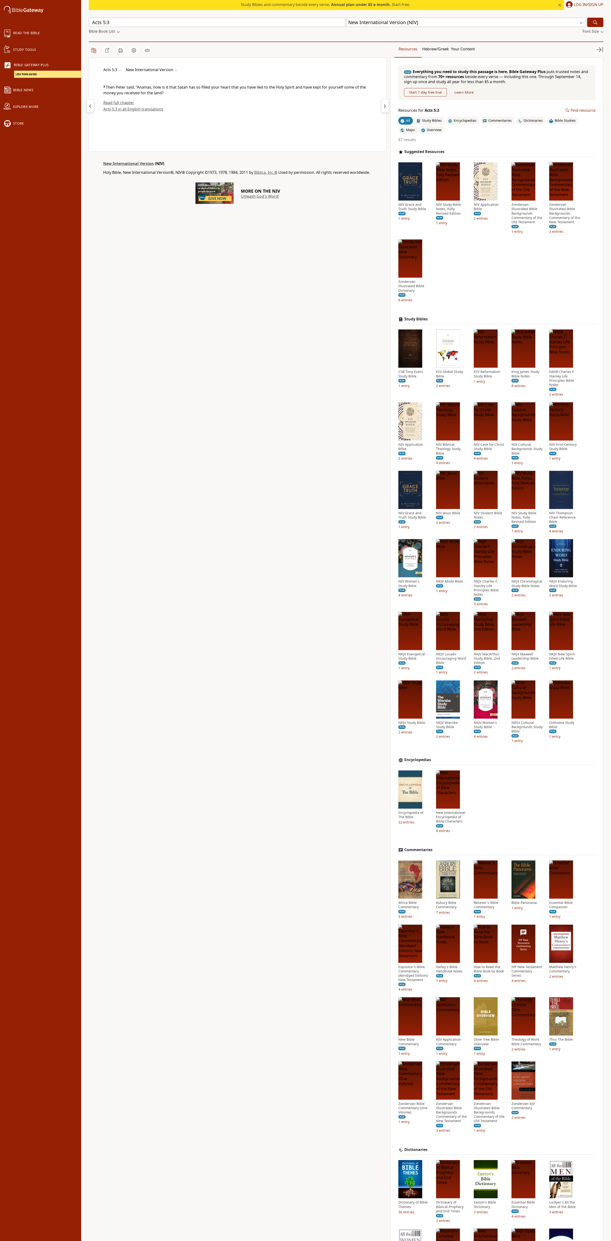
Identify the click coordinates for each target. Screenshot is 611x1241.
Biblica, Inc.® (265, 172)
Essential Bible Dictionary (523, 1204)
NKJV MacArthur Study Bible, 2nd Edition (487, 658)
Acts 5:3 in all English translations (133, 109)
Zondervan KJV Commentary (523, 1106)
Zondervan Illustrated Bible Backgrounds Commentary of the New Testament (564, 213)
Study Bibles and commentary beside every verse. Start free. (325, 4)
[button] (583, 5)
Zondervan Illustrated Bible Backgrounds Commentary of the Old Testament (526, 213)
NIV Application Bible (486, 206)
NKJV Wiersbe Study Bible (447, 725)
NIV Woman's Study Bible (409, 583)
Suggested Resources (424, 151)
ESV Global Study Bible (449, 374)
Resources (408, 49)
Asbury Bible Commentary (446, 905)
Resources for (418, 110)
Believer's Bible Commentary (486, 905)
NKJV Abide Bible (449, 581)
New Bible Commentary (408, 1041)
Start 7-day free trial (425, 92)
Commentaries (418, 849)
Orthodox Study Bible (561, 725)
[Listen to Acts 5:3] (147, 50)
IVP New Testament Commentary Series (526, 971)
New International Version (128, 163)
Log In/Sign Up (588, 4)
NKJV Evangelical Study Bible (411, 656)
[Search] (595, 22)
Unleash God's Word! (260, 196)
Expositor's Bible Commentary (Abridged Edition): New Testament (413, 973)
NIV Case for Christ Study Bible (489, 446)
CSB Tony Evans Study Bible (410, 374)
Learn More (464, 92)
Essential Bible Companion (561, 905)
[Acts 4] (90, 106)
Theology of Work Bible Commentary (526, 1041)
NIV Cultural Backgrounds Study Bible (527, 448)
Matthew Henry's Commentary (562, 969)
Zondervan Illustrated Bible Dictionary (411, 286)
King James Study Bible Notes (525, 374)
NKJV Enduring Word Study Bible (563, 583)
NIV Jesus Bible (448, 513)
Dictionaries (415, 1149)
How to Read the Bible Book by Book (489, 969)
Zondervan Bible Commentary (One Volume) (412, 1108)
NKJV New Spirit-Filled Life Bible (562, 656)
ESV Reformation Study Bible (487, 374)
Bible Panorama (524, 903)
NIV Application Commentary (448, 1041)
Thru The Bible (561, 1039)
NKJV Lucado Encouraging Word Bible (451, 658)
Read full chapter (118, 102)
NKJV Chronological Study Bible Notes (526, 583)
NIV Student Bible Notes (488, 515)
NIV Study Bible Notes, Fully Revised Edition (448, 208)
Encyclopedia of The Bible (410, 815)
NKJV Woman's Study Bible (485, 725)
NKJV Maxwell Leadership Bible (524, 656)
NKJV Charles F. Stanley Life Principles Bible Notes (486, 588)
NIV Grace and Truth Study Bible (412, 206)
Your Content (463, 49)
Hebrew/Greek (435, 49)
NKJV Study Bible (411, 723)
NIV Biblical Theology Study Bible (448, 448)
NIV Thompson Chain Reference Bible (562, 517)
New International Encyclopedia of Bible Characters (450, 817)
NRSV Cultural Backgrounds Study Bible (527, 727)
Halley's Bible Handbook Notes (449, 969)
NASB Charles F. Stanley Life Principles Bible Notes (561, 378)
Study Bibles (416, 319)
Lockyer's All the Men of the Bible (562, 1204)
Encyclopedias (417, 759)
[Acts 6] (385, 106)
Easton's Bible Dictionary (485, 1204)
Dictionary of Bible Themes (413, 1204)
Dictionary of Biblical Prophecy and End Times (450, 1206)
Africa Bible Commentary (408, 905)
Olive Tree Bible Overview (486, 1041)
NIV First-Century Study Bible (563, 446)
